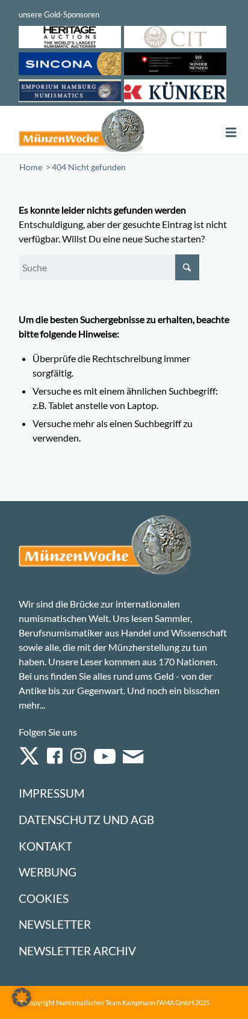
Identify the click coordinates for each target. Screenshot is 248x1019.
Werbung (47, 872)
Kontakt (45, 846)
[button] (21, 997)
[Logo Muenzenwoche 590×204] (82, 130)
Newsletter (55, 924)
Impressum (51, 793)
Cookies (44, 898)
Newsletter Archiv (77, 951)
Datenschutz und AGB (86, 820)
